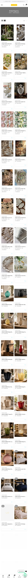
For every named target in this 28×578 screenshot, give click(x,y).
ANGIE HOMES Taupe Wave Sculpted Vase (11, 414)
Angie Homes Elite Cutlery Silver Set (9, 246)
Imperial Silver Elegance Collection (9, 101)
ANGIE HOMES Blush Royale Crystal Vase (11, 469)
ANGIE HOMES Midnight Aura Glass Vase (11, 359)
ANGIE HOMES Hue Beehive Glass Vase (10, 304)
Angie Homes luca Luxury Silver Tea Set (10, 217)
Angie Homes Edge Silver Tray (8, 275)
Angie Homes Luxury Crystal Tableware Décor (12, 188)
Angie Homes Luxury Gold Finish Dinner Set (11, 159)
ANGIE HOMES (4, 42)
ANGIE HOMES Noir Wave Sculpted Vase (10, 386)
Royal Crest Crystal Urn (20, 101)
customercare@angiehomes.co (19, 1)
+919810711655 (8, 1)
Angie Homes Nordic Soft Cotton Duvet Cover (12, 496)
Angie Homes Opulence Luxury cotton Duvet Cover (13, 551)
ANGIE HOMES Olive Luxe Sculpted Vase (10, 441)
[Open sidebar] (1, 290)
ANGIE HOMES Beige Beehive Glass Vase (11, 332)
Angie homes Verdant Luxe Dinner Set (10, 72)
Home (10, 12)
